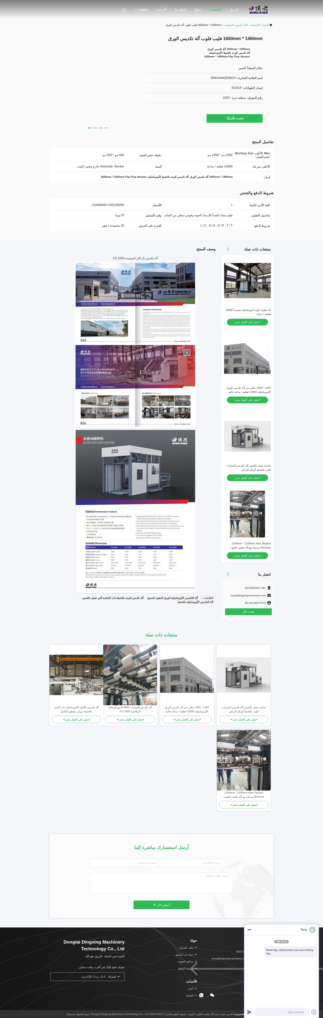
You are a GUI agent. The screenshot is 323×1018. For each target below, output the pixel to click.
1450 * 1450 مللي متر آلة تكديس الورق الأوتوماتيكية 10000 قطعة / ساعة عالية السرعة (249, 392)
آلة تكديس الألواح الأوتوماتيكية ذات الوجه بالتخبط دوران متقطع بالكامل (76, 709)
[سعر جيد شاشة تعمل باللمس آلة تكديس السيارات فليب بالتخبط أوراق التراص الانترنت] (247, 436)
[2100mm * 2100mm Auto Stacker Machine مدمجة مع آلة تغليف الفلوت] (244, 760)
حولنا (198, 9)
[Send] (249, 1012)
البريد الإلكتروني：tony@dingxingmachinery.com (240, 958)
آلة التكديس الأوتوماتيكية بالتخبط (195, 601)
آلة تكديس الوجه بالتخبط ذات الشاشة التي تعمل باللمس (113, 597)
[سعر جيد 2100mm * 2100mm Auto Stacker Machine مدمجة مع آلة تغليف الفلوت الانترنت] (247, 514)
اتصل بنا (180, 9)
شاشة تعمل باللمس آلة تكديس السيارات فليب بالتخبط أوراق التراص (244, 709)
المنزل (234, 9)
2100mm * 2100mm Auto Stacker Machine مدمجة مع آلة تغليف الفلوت (243, 794)
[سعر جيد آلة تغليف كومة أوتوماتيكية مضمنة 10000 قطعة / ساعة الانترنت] (247, 280)
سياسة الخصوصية (243, 1014)
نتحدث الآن (237, 118)
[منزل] (258, 9)
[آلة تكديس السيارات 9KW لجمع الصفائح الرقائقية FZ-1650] (130, 675)
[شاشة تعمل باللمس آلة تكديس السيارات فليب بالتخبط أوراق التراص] (244, 675)
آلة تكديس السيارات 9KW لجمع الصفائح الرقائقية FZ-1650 (130, 709)
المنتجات (215, 9)
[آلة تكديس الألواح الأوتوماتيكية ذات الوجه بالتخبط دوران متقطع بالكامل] (76, 675)
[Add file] (314, 1012)
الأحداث (161, 9)
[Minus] (249, 929)
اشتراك (112, 976)
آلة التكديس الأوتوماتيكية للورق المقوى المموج (172, 597)
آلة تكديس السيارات (235, 24)
